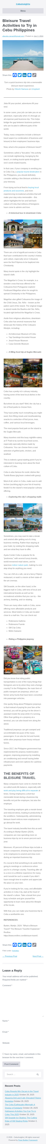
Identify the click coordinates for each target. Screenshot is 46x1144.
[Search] (37, 1074)
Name (5, 1021)
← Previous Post (9, 956)
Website (6, 1043)
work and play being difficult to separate (21, 791)
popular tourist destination (28, 172)
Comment (7, 985)
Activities (15, 951)
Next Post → (38, 956)
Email (5, 1032)
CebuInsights (23, 4)
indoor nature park (20, 565)
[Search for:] (23, 1074)
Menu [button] (23, 11)
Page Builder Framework (28, 1140)
